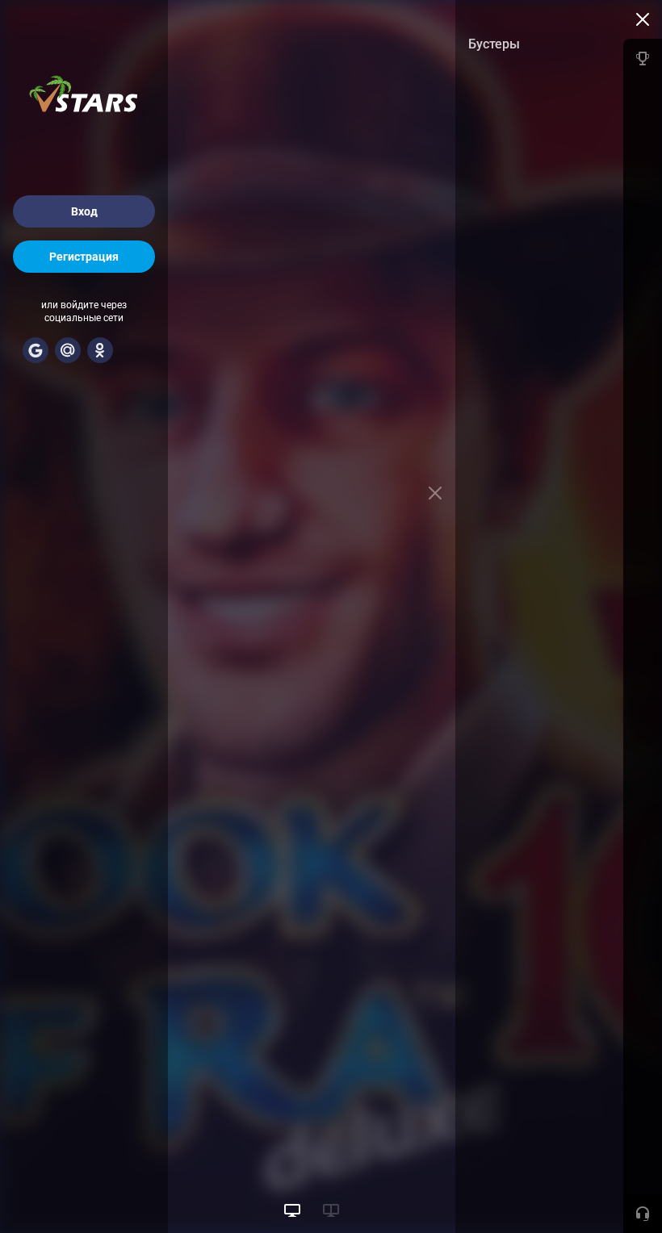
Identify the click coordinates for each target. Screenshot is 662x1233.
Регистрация (84, 256)
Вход (84, 211)
